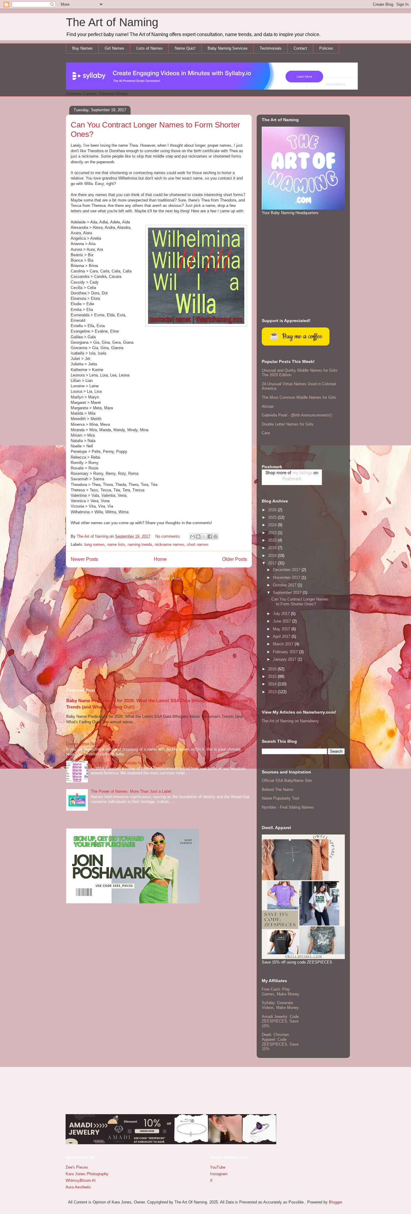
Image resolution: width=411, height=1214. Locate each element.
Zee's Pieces (77, 1167)
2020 (273, 540)
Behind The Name (277, 789)
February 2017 (286, 652)
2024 (273, 525)
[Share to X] (204, 536)
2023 (273, 532)
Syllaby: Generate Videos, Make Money (280, 1005)
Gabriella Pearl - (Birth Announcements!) (297, 415)
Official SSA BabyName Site (287, 780)
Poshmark (291, 478)
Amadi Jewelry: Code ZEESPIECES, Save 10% (280, 1021)
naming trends (140, 544)
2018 (273, 555)
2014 (273, 684)
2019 (273, 548)
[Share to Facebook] (210, 536)
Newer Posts (84, 559)
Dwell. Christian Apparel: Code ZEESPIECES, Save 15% (280, 1041)
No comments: (168, 536)
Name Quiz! (185, 48)
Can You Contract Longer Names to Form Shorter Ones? (300, 601)
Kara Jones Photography (87, 1174)
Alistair (268, 406)
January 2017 (285, 659)
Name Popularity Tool (280, 798)
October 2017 (285, 585)
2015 (273, 676)
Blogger (335, 1202)
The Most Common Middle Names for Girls (128, 763)
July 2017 (282, 613)
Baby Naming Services (228, 48)
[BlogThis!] (198, 536)
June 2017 (282, 621)
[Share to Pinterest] (215, 536)
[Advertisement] (159, 632)
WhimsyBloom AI (81, 1180)
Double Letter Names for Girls (92, 744)
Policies (326, 48)
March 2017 (284, 644)
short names (198, 544)
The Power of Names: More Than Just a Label (131, 791)
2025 (273, 517)
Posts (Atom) (171, 578)
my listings (302, 472)
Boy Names (82, 48)
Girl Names (114, 48)
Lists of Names (149, 48)
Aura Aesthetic (78, 1187)
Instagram (218, 1174)
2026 (273, 510)
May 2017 (282, 629)
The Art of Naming (112, 22)
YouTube (217, 1167)
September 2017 (288, 592)
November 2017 (287, 577)
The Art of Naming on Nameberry (290, 721)
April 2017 (282, 636)
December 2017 (287, 569)
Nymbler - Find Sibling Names (288, 807)
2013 (273, 692)
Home (160, 559)
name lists (116, 544)
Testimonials (271, 48)
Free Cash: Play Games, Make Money (280, 991)
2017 (273, 563)
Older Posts (234, 559)
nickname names (169, 544)
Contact (300, 48)
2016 (273, 669)
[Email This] (193, 536)
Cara (266, 433)
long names (95, 544)
